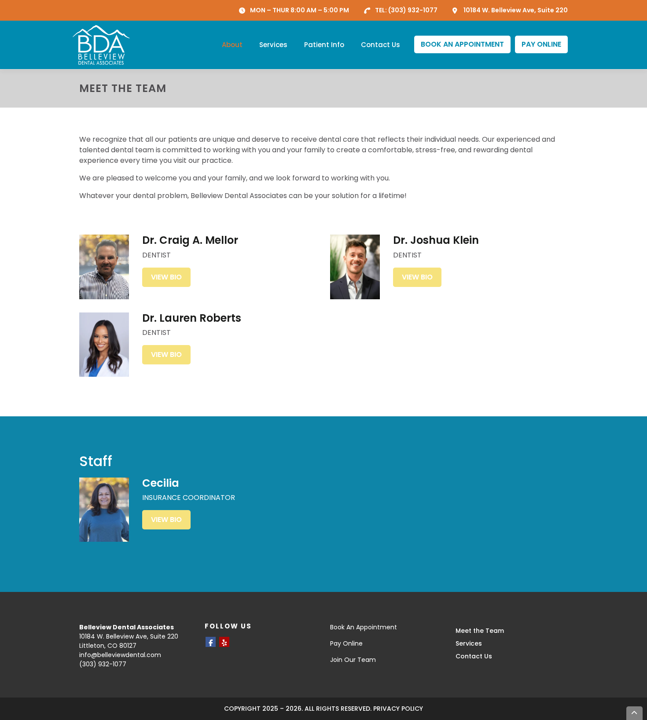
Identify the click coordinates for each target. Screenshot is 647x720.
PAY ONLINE (541, 44)
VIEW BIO (166, 277)
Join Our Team (353, 659)
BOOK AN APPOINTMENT (462, 44)
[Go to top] (634, 713)
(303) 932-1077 (412, 10)
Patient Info (324, 44)
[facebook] (211, 642)
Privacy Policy (398, 708)
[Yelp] (224, 642)
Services (273, 44)
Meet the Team (480, 630)
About (232, 44)
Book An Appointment (363, 627)
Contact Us (380, 44)
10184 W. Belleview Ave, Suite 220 (515, 10)
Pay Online (346, 643)
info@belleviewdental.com (120, 654)
